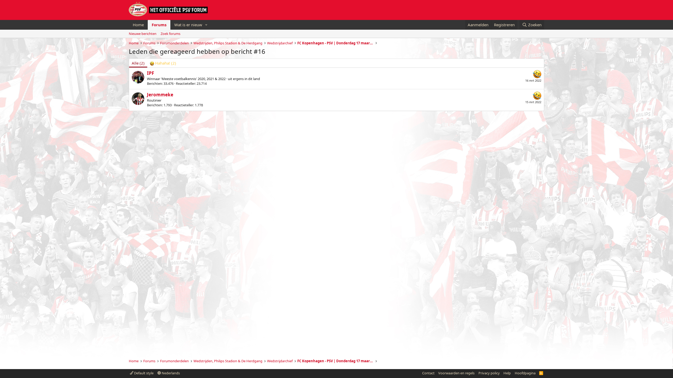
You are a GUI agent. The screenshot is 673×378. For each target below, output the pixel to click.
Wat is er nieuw (188, 24)
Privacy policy (489, 373)
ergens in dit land (246, 78)
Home (138, 24)
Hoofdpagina (525, 373)
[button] (206, 25)
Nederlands (170, 373)
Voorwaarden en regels (456, 373)
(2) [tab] (138, 63)
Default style (143, 373)
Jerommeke (160, 95)
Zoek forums (170, 33)
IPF (150, 73)
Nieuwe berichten (142, 33)
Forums (159, 24)
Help (507, 373)
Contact (428, 373)
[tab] (163, 63)
